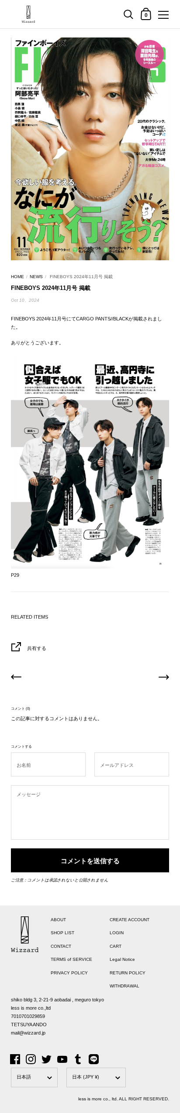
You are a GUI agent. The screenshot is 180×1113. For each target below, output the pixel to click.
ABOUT (58, 919)
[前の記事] (16, 678)
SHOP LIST (62, 932)
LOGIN (117, 932)
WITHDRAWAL (124, 986)
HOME (17, 276)
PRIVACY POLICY (69, 972)
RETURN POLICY (127, 972)
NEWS (36, 276)
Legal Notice (122, 959)
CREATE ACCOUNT (129, 919)
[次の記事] (164, 678)
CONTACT (61, 946)
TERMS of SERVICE (71, 959)
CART (115, 946)
